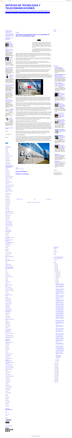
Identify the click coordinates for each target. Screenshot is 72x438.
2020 (56, 363)
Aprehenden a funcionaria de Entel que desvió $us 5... (59, 315)
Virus (6, 391)
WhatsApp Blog (57, 144)
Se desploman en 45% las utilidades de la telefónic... (59, 338)
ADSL (6, 154)
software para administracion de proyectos (8, 340)
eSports (6, 218)
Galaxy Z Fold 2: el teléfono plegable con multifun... (59, 291)
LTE (6, 280)
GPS (6, 234)
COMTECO (55, 251)
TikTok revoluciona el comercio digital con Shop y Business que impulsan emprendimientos (61, 95)
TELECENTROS (7, 358)
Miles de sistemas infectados (11, 118)
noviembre (57, 273)
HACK (14, 12)
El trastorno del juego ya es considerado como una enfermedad (61, 137)
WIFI (6, 398)
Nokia (6, 293)
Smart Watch (7, 326)
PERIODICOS (7, 298)
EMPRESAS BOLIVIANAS (9, 213)
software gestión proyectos (9, 333)
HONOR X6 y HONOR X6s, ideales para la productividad (9, 38)
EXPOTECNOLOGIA (8, 224)
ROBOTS (6, 316)
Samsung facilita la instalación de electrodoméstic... (58, 356)
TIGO (40, 12)
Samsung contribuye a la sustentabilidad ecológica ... (59, 344)
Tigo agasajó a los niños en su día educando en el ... (59, 336)
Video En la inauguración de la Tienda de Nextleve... (59, 313)
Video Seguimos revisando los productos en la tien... (59, 307)
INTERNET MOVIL (8, 265)
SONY (6, 344)
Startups (6, 347)
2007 (56, 380)
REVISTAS (7, 313)
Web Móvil (7, 397)
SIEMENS (6, 321)
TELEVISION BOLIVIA (8, 369)
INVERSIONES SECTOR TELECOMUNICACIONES (9, 268)
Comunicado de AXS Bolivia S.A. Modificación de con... (59, 348)
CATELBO (7, 180)
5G (5, 151)
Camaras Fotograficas (8, 178)
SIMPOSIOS (7, 323)
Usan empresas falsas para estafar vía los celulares (9, 68)
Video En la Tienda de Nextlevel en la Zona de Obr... (59, 353)
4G (5, 149)
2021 (56, 270)
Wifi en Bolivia (57, 161)
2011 (55, 375)
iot (5, 270)
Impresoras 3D (7, 253)
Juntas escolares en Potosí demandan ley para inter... (59, 329)
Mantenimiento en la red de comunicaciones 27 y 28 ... (59, 320)
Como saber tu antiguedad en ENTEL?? (11, 109)
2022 (56, 269)
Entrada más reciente (19, 199)
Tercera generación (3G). (9, 92)
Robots (11, 12)
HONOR (48, 12)
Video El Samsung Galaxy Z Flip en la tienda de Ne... (59, 309)
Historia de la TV (8, 244)
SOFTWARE (7, 329)
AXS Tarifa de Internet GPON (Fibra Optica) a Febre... (59, 289)
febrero (57, 360)
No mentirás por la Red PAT (11, 58)
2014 (56, 371)
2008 (56, 379)
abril (56, 282)
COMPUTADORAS (8, 186)
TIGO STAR (7, 374)
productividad (7, 301)
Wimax (6, 400)
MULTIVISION (7, 287)
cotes (6, 205)
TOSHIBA (6, 377)
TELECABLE (7, 355)
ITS (5, 273)
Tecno (6, 352)
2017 (56, 367)
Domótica (6, 208)
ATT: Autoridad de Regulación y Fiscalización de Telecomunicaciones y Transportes (9, 166)
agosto (57, 277)
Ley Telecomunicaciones (9, 276)
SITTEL (6, 324)
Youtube (6, 406)
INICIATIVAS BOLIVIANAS (9, 256)
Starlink (6, 346)
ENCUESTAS (7, 215)
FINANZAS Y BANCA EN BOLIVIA (60, 74)
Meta (6, 283)
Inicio (34, 199)
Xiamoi (6, 404)
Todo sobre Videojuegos (59, 135)
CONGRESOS (7, 193)
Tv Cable (6, 379)
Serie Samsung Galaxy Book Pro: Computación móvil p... (59, 287)
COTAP (55, 250)
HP (5, 247)
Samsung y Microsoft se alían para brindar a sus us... (59, 331)
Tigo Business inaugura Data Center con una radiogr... (59, 284)
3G (5, 148)
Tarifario (55, 31)
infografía (6, 255)
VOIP (6, 395)
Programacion (57, 154)
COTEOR (55, 248)
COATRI (6, 183)
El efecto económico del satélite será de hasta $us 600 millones (9, 50)
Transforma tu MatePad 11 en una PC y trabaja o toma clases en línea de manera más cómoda (9, 35)
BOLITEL (6, 170)
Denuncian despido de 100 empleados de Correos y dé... (59, 323)
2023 (56, 268)
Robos (6, 314)
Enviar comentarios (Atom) (36, 202)
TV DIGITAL (7, 380)
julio (56, 278)
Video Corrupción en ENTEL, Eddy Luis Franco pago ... (59, 304)
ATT (25, 12)
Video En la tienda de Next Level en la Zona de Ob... (59, 296)
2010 (56, 376)
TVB (6, 383)
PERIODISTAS (7, 300)
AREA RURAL (7, 163)
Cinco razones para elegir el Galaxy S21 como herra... (59, 351)
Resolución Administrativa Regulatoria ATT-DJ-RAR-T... (59, 318)
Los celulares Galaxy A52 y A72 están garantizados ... (59, 311)
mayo (56, 281)
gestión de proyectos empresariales (8, 231)
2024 (56, 266)
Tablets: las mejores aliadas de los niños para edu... (59, 334)
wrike (6, 403)
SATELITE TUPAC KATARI (9, 319)
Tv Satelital (7, 382)
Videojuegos (7, 388)
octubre (57, 274)
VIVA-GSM (36, 12)
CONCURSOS (7, 189)
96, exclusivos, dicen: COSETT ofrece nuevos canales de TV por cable (9, 100)
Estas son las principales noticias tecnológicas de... (59, 346)
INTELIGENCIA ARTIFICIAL (9, 260)
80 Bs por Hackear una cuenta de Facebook (11, 44)
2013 (56, 372)
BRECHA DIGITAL (8, 176)
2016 (56, 368)
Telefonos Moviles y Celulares (60, 119)
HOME (7, 12)
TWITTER (6, 385)
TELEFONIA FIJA (8, 364)
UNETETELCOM (8, 386)
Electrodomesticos (8, 211)
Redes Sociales (7, 309)
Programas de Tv (8, 303)
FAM (6, 227)
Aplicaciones (7, 160)
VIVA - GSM (7, 392)
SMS (6, 327)
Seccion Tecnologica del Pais (58, 258)
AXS (22, 12)
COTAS (32, 12)
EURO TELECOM (8, 221)
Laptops (6, 275)
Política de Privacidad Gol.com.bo (60, 68)
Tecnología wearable (58, 67)
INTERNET (18, 12)
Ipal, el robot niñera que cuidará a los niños (11, 76)
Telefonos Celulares (8, 367)
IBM (6, 250)
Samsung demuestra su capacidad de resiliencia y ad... (59, 326)
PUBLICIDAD (7, 304)
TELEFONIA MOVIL (8, 366)
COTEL (29, 12)
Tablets (6, 349)
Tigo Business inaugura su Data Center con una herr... (59, 341)
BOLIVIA (6, 173)
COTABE (6, 196)
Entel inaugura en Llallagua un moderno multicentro (9, 85)
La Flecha (55, 260)
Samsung (6, 317)
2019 (56, 364)
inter (6, 262)
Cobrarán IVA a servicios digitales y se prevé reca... (59, 302)
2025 (56, 265)
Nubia (6, 297)
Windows (6, 401)
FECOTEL (7, 229)
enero (57, 361)
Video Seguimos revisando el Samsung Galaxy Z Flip (59, 300)
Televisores (7, 371)
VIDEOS (6, 389)
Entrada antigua (48, 199)
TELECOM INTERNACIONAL (8, 360)
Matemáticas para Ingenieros (59, 129)
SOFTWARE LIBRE (8, 335)
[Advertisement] (34, 22)
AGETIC (6, 157)
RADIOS (6, 306)
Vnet (6, 394)
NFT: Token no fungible (9, 290)
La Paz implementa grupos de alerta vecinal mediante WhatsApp (61, 146)
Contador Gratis (7, 421)
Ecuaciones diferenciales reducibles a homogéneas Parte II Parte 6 (62, 131)
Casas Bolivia (57, 102)
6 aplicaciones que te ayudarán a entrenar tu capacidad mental (9, 31)
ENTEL (44, 12)
